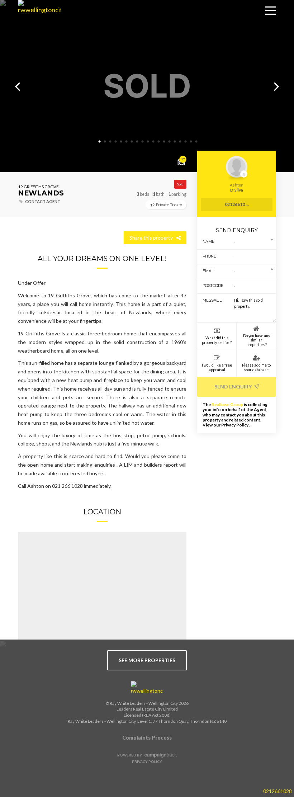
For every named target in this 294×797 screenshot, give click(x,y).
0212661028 (277, 791)
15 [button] (175, 141)
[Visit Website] (37, 21)
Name (208, 241)
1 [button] (99, 141)
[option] (147, 86)
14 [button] (169, 141)
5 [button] (121, 141)
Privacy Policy (234, 425)
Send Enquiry (233, 386)
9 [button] (142, 141)
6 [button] (126, 141)
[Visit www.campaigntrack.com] (160, 755)
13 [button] (164, 141)
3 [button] (110, 141)
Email (209, 271)
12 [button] (158, 141)
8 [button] (137, 141)
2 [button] (105, 141)
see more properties (147, 660)
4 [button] (115, 141)
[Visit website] (147, 688)
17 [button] (185, 141)
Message (210, 300)
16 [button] (180, 141)
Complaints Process (147, 738)
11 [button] (153, 141)
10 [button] (148, 141)
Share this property (151, 238)
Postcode (210, 285)
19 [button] (196, 141)
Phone (209, 256)
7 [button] (132, 141)
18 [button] (191, 141)
